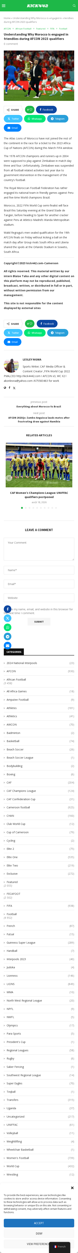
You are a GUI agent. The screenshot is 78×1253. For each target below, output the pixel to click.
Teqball (40, 1091)
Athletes (40, 708)
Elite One (40, 857)
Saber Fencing (40, 1067)
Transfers (40, 1100)
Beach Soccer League (40, 757)
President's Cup (40, 1042)
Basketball (40, 741)
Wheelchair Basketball (40, 1149)
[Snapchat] (67, 16)
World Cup (40, 1166)
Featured (12, 882)
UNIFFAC (40, 1125)
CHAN (40, 815)
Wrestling (40, 1174)
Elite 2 (40, 849)
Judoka (40, 967)
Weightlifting (40, 1141)
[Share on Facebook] (7, 609)
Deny (39, 1233)
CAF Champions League (40, 791)
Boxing (40, 774)
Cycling (40, 840)
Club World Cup (40, 824)
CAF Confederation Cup (40, 799)
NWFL (40, 1017)
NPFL (40, 1009)
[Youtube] (58, 16)
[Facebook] (41, 16)
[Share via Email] (7, 645)
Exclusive (40, 873)
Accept (39, 1223)
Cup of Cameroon (40, 832)
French (40, 926)
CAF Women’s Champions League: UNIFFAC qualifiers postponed (39, 495)
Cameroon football (40, 807)
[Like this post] (31, 109)
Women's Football (40, 1158)
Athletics (40, 716)
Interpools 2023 (40, 959)
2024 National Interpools (40, 663)
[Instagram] (49, 16)
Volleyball (40, 1133)
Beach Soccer (40, 749)
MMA (40, 992)
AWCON (40, 724)
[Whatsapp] (71, 16)
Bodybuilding (40, 766)
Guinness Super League (40, 942)
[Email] (62, 16)
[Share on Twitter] (7, 618)
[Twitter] (45, 16)
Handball (40, 951)
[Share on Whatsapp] (7, 627)
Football (12, 914)
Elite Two (40, 865)
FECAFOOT (13, 894)
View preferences (39, 1244)
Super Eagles (40, 1083)
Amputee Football (40, 699)
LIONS (40, 984)
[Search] (74, 5)
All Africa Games (40, 691)
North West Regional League (40, 1000)
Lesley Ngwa (32, 359)
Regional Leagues (40, 1050)
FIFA (40, 906)
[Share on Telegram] (7, 636)
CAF (40, 782)
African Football (16, 679)
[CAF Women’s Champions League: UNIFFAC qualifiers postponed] (39, 465)
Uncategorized (40, 1116)
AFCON (40, 671)
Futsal (40, 934)
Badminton (40, 733)
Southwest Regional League (40, 1075)
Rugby (40, 1058)
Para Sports (40, 1033)
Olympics (40, 1025)
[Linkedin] (53, 16)
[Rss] (75, 16)
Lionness (40, 975)
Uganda (40, 1108)
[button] (72, 1188)
